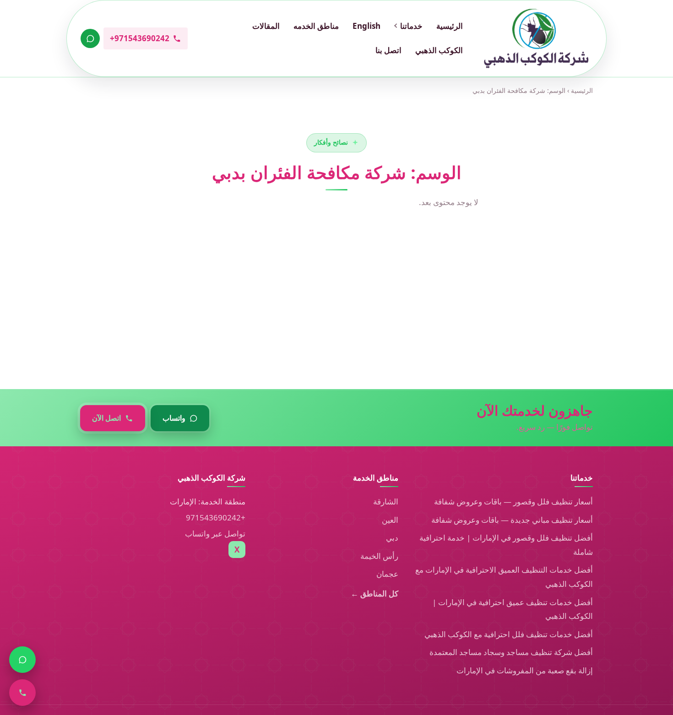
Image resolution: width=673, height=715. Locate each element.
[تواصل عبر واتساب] (90, 38)
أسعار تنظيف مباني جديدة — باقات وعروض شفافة (512, 520)
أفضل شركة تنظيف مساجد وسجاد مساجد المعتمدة (511, 652)
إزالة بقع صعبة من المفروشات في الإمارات (524, 670)
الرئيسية (449, 26)
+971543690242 (215, 517)
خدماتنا (411, 26)
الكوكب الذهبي (439, 50)
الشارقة (385, 501)
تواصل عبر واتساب (215, 533)
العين (390, 520)
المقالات (266, 26)
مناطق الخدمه (316, 26)
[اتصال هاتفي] (22, 692)
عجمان (387, 574)
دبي (392, 537)
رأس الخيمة (379, 556)
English (366, 26)
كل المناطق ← (374, 593)
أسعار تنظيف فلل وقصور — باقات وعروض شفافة (513, 501)
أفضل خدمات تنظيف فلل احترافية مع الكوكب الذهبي (508, 634)
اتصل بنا (388, 50)
